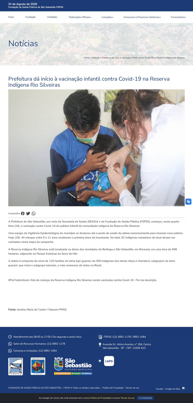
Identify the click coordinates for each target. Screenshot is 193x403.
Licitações (106, 17)
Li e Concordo (145, 398)
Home (87, 57)
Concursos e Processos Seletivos (142, 17)
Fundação (30, 17)
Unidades (52, 17)
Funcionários (178, 17)
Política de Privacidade (101, 398)
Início (11, 17)
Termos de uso (128, 398)
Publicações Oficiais (79, 17)
